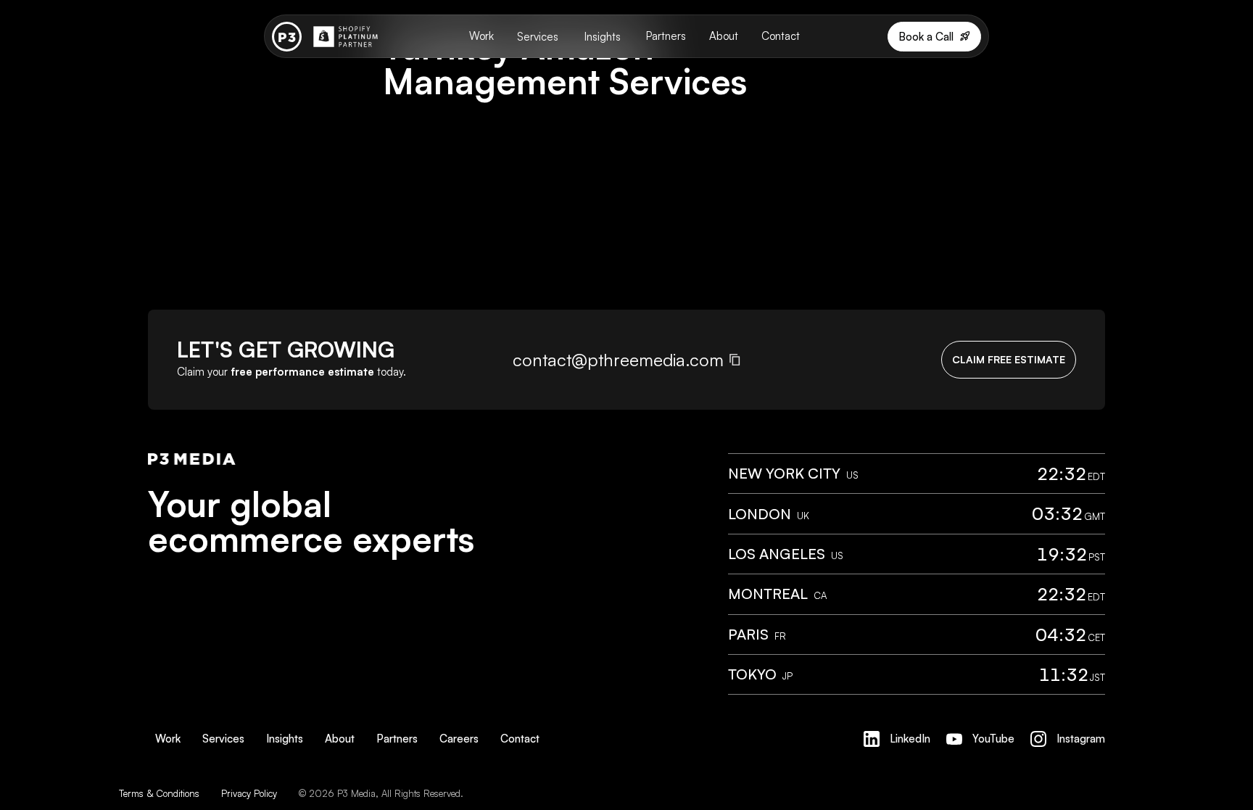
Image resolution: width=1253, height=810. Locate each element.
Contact (780, 36)
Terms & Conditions (159, 793)
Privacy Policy (249, 793)
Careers (459, 738)
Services (537, 37)
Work (481, 36)
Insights (602, 37)
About (723, 36)
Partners (666, 36)
